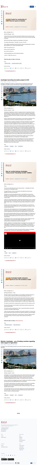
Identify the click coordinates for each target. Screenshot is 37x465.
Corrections (21, 441)
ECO (15, 146)
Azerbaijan (11, 146)
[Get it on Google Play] (11, 459)
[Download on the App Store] (4, 459)
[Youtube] (8, 455)
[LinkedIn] (12, 455)
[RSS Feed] (15, 455)
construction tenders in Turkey (16, 63)
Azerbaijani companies (8, 324)
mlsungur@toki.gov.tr (11, 47)
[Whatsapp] (2, 455)
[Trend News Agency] (4, 422)
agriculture (6, 146)
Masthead (20, 437)
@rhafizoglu (17, 59)
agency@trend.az (3, 431)
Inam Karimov (20, 146)
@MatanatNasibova (19, 320)
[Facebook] (4, 455)
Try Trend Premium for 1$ (10, 71)
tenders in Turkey (7, 63)
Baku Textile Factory (17, 324)
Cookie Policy (21, 449)
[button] (2, 11)
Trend (28, 115)
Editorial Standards (22, 440)
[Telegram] (10, 455)
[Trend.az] (4, 7)
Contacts (20, 438)
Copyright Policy (21, 448)
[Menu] (35, 7)
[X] (6, 455)
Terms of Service (21, 445)
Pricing (2, 445)
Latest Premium (3, 437)
